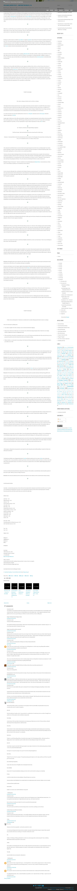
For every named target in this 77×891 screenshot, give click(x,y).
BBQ (59, 50)
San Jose (59, 197)
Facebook (11, 575)
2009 (60, 274)
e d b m (8, 677)
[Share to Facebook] (9, 578)
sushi (59, 219)
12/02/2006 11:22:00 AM (11, 859)
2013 (60, 268)
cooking (59, 74)
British (59, 56)
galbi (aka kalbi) (26, 53)
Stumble (27, 575)
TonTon (59, 224)
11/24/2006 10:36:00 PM (11, 638)
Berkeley (60, 52)
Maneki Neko (37, 161)
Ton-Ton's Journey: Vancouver (63, 338)
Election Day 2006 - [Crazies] (66, 308)
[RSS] (41, 885)
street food (60, 215)
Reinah (8, 869)
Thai (59, 223)
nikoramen (60, 156)
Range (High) (60, 173)
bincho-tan (15, 69)
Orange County (61, 161)
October (62, 310)
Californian (60, 61)
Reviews (51, 10)
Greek (59, 119)
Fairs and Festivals (61, 329)
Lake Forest (60, 137)
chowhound (60, 69)
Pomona (59, 167)
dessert (59, 87)
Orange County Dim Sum (62, 335)
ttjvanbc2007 (60, 230)
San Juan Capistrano (62, 199)
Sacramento (60, 189)
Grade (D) (59, 117)
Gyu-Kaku (21, 39)
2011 (60, 270)
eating (59, 91)
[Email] (43, 885)
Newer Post (6, 602)
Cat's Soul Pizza (61, 323)
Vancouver (60, 234)
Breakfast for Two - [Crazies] (66, 299)
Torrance (59, 226)
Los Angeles (60, 145)
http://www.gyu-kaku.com (9, 556)
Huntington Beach (61, 122)
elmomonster (9, 663)
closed (59, 70)
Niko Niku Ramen (61, 333)
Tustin (59, 232)
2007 (60, 277)
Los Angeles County (62, 147)
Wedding (59, 241)
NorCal (59, 158)
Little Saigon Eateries (62, 331)
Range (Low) (60, 174)
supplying (60, 217)
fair (58, 95)
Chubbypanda (9, 700)
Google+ (22, 575)
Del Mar (59, 83)
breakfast (60, 54)
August (62, 313)
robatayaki (30, 113)
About (71, 10)
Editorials (67, 10)
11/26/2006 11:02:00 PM (11, 662)
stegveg (59, 213)
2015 (60, 265)
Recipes (56, 10)
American (60, 41)
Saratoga (59, 204)
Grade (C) (59, 115)
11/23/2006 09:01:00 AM (11, 618)
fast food (59, 96)
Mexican (59, 152)
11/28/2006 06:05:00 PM (11, 794)
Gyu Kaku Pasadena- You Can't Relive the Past (13, 572)
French (59, 104)
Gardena (59, 109)
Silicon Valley (28, 16)
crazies (59, 80)
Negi (28, 267)
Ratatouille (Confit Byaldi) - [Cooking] (65, 12)
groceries (60, 121)
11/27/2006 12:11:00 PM (11, 683)
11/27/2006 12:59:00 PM (11, 699)
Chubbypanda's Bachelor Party (63, 327)
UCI (41, 121)
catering (59, 65)
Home (47, 10)
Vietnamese (60, 239)
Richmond (60, 187)
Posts (60, 419)
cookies (59, 72)
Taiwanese (60, 221)
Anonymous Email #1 (62, 412)
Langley (59, 139)
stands (59, 211)
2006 (60, 279)
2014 (60, 266)
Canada (59, 63)
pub (58, 169)
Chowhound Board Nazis (62, 325)
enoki (25, 458)
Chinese (59, 67)
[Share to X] (8, 578)
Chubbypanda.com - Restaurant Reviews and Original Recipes (53, 887)
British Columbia (61, 57)
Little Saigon (60, 141)
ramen (59, 171)
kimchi (38, 56)
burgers (59, 59)
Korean (59, 132)
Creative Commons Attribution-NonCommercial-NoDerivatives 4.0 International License (64, 429)
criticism (59, 82)
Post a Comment (7, 878)
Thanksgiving (13, 16)
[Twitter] (33, 885)
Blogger (67, 317)
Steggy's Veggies (61, 336)
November (63, 283)
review (59, 186)
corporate (60, 76)
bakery (59, 46)
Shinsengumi (42, 113)
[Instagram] (39, 885)
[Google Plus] (37, 885)
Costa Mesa (60, 78)
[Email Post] (4, 578)
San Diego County (61, 193)
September (63, 311)
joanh (8, 861)
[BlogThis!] (7, 578)
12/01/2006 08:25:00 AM (11, 820)
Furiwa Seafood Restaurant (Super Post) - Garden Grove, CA (14, 593)
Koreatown (60, 134)
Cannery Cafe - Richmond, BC (67, 294)
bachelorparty (60, 44)
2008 (60, 275)
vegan (59, 236)
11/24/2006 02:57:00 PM (11, 630)
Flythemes (54, 889)
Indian (59, 124)
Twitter (16, 575)
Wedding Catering (61, 340)
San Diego (60, 191)
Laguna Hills (60, 135)
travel (59, 228)
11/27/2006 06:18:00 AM (11, 666)
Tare (32, 368)
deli (58, 85)
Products (61, 10)
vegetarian (60, 237)
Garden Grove (60, 108)
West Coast (60, 243)
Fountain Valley (61, 102)
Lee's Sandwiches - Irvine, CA (21, 592)
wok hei (14, 115)
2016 (60, 263)
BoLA (8, 644)
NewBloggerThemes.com (69, 889)
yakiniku (29, 39)
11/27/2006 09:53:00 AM (11, 676)
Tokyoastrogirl (26, 572)
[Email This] (6, 578)
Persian (59, 163)
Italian (59, 128)
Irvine (59, 126)
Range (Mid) (60, 176)
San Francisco (60, 195)
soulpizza (60, 208)
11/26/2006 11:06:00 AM (11, 643)
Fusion (59, 106)
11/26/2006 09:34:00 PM (11, 649)
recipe (59, 180)
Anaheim (59, 43)
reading (59, 178)
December (63, 281)
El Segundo (60, 93)
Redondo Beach (61, 182)
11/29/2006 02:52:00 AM (11, 811)
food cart (59, 98)
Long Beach (60, 143)
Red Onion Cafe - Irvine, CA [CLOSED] (7, 592)
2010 (60, 272)
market (59, 150)
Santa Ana (60, 202)
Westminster (60, 245)
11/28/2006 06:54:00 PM (11, 803)
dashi (41, 458)
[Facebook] (35, 885)
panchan (41, 56)
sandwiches (60, 200)
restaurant (60, 184)
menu (7, 46)
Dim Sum (59, 89)
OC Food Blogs (60, 160)
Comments (61, 421)
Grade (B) (59, 113)
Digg (32, 575)
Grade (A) (59, 111)
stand (59, 210)
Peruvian (59, 165)
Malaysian (60, 148)
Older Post (49, 602)
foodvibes (60, 100)
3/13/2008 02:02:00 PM (11, 876)
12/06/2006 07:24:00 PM (11, 867)
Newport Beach (61, 154)
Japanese (60, 130)
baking (59, 48)
